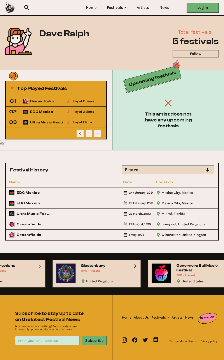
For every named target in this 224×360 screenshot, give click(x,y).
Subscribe (94, 340)
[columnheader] (29, 182)
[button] (91, 8)
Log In (202, 7)
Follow (195, 53)
